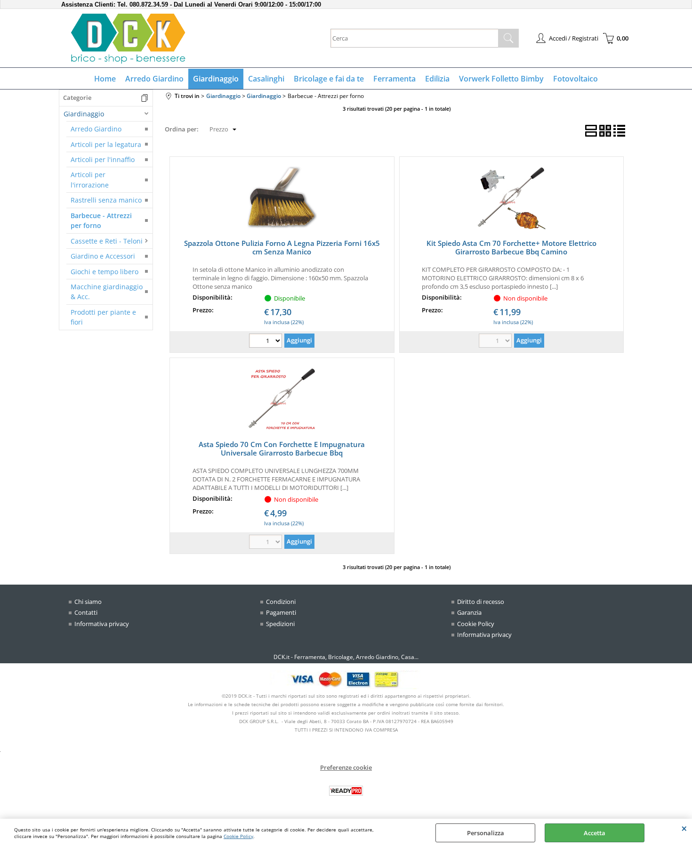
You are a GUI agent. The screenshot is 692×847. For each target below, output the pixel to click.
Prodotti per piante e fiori (103, 317)
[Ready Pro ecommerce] (346, 790)
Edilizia (437, 78)
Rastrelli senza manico (106, 199)
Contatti (85, 612)
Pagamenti (281, 612)
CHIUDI (684, 828)
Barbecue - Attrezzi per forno (101, 220)
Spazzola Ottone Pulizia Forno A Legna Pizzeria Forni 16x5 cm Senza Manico (282, 247)
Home (105, 78)
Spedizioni (280, 623)
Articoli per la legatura (106, 144)
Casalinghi (266, 78)
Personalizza (485, 833)
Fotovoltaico (575, 78)
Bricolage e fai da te (329, 78)
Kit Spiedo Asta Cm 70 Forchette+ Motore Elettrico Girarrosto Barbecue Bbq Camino (511, 247)
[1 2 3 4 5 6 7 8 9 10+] (266, 342)
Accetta (594, 833)
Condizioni (281, 601)
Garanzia (469, 612)
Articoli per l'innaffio (103, 159)
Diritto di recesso (480, 601)
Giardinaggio (216, 78)
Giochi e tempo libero (104, 271)
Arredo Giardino (154, 78)
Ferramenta (394, 78)
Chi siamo (88, 601)
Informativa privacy (101, 623)
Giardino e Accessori (103, 256)
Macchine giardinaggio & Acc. (107, 291)
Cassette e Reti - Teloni (107, 240)
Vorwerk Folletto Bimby (501, 78)
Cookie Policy (238, 836)
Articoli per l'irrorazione (90, 179)
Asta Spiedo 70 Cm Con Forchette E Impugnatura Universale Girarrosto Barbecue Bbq (282, 448)
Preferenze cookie (346, 767)
